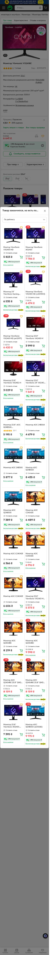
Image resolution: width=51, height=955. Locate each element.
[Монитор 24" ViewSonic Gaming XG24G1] (13, 280)
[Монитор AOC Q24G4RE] (13, 629)
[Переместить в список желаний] (21, 227)
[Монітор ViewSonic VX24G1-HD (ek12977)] (13, 324)
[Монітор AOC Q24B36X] (36, 456)
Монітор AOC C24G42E (13, 554)
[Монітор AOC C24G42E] (13, 542)
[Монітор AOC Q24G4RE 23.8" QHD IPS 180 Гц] (13, 668)
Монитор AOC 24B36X (35, 425)
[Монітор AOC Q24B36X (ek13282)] (36, 713)
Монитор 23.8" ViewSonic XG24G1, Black (11, 726)
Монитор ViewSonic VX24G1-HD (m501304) (35, 293)
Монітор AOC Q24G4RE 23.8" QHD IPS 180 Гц (12, 681)
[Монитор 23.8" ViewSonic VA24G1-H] (36, 324)
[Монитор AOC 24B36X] (36, 413)
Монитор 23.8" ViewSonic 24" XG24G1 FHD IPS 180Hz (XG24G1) (35, 382)
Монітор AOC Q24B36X (31, 469)
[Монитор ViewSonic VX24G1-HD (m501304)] (36, 280)
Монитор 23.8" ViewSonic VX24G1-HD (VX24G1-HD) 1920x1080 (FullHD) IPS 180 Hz (35, 597)
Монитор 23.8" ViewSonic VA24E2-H (12, 382)
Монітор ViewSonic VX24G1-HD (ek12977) (12, 337)
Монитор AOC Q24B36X (9, 511)
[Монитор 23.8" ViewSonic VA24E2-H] (13, 368)
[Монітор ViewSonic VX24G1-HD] (13, 235)
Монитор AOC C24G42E (32, 511)
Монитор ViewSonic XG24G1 (34, 248)
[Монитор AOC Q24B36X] (13, 498)
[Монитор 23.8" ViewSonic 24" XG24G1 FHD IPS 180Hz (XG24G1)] (36, 368)
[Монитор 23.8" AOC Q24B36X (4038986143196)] (13, 413)
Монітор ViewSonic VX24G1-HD (11, 248)
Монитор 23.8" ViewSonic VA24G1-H (34, 337)
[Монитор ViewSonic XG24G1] (36, 235)
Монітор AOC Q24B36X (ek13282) (34, 726)
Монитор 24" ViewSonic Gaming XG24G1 (11, 293)
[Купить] (21, 257)
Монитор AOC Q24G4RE (9, 642)
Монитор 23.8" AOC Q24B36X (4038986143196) (11, 426)
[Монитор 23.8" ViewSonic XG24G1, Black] (13, 713)
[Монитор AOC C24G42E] (36, 498)
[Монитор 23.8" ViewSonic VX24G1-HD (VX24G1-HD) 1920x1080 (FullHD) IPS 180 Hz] (36, 584)
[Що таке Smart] (43, 267)
